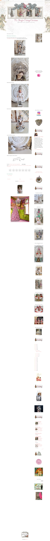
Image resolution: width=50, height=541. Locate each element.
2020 (36, 357)
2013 (36, 366)
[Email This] (22, 164)
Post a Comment (10, 175)
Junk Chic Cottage (37, 427)
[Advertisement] (25, 27)
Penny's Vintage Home (38, 421)
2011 (36, 369)
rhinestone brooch (20, 165)
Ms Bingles (10, 165)
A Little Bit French (37, 443)
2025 (36, 344)
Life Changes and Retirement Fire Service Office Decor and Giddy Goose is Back (40, 429)
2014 (36, 365)
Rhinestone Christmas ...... (38, 352)
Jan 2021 (37, 356)
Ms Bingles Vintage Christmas (39, 136)
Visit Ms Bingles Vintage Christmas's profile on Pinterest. (39, 172)
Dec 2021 (37, 350)
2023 (36, 346)
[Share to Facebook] (24, 164)
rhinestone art (16, 165)
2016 (36, 362)
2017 (36, 361)
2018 (36, 360)
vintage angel (24, 165)
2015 (36, 364)
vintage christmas (29, 165)
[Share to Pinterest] (25, 164)
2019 (36, 359)
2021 (36, 349)
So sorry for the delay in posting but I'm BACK (40, 445)
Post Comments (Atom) (22, 181)
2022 (36, 348)
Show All (42, 448)
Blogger (26, 539)
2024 (36, 345)
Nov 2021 (37, 353)
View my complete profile (37, 149)
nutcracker (13, 165)
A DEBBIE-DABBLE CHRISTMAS (38, 436)
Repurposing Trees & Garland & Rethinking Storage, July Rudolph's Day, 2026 (38, 439)
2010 (36, 370)
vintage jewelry (9, 166)
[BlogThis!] (22, 164)
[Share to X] (23, 164)
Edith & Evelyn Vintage (38, 433)
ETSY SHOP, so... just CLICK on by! (12, 38)
